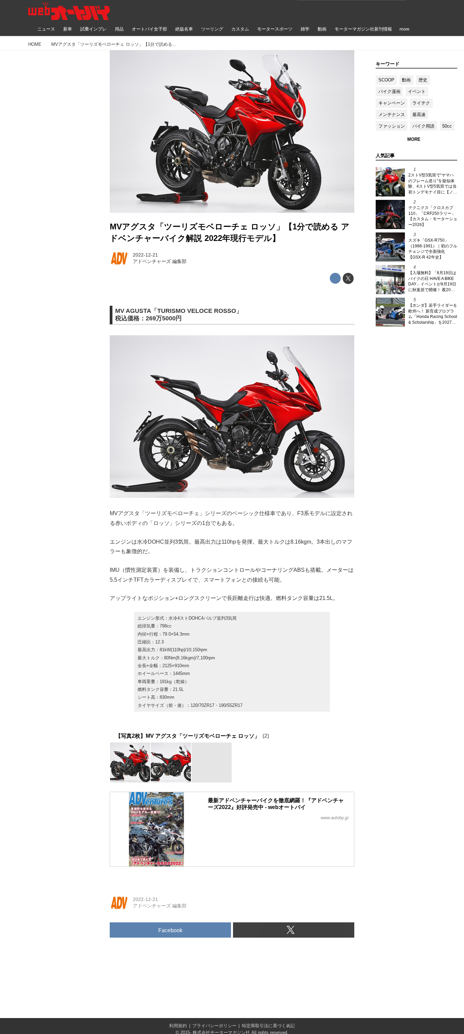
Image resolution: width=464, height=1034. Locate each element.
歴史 (422, 79)
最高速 (419, 114)
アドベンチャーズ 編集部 (159, 261)
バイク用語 (423, 126)
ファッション (391, 126)
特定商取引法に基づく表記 (268, 1025)
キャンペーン (391, 103)
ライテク (421, 103)
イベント (417, 91)
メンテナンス (391, 114)
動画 (406, 79)
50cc (447, 126)
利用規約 (178, 1025)
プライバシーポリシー (214, 1025)
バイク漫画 (389, 91)
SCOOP (386, 79)
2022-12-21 (145, 255)
